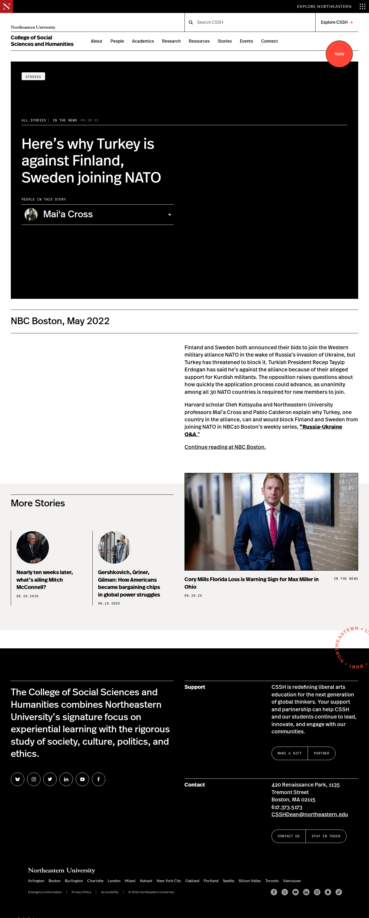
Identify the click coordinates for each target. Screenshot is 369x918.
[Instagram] (317, 892)
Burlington (74, 880)
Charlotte (95, 880)
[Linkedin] (306, 892)
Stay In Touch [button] (326, 836)
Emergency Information (45, 892)
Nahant (146, 880)
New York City (169, 880)
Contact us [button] (289, 836)
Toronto (272, 880)
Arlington (36, 880)
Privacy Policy (81, 892)
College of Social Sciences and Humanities (42, 41)
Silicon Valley (250, 880)
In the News (65, 120)
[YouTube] (295, 892)
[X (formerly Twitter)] (284, 892)
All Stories (34, 120)
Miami (130, 880)
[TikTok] (339, 892)
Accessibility (110, 892)
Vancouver (292, 880)
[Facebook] (274, 892)
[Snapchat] (328, 892)
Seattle (228, 880)
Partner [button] (321, 753)
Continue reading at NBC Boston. (225, 447)
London (114, 880)
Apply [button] (339, 54)
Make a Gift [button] (290, 753)
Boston (55, 880)
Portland (211, 880)
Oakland (192, 880)
